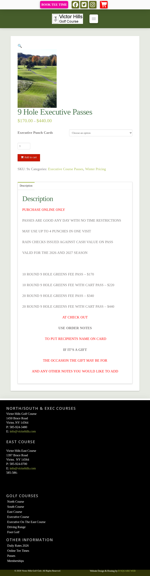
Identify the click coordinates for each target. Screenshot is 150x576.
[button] (104, 5)
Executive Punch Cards (35, 133)
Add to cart (30, 157)
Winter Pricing (95, 169)
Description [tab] (26, 185)
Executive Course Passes (65, 169)
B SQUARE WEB (127, 571)
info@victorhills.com (23, 431)
